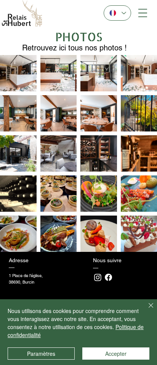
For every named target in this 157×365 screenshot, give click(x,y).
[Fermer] (146, 310)
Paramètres (41, 353)
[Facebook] (108, 277)
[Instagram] (98, 277)
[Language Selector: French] (117, 13)
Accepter (116, 353)
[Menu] (142, 13)
